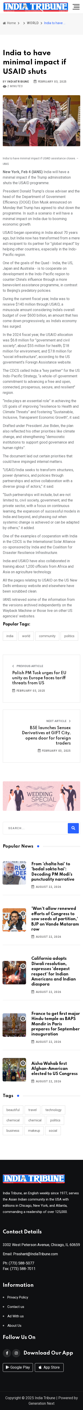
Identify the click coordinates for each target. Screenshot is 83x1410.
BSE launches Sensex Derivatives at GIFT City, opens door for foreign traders (46, 735)
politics (55, 1120)
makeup (34, 1130)
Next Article (56, 721)
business (12, 1130)
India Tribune (45, 1398)
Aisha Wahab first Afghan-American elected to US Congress (54, 1069)
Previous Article (29, 666)
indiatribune (18, 81)
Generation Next (41, 1403)
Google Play (19, 1367)
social (53, 1130)
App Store (51, 1367)
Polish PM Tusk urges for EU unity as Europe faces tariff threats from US (39, 678)
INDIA (9, 636)
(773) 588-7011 (23, 1269)
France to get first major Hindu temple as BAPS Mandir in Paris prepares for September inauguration (55, 1024)
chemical (13, 1120)
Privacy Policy (17, 1297)
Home (11, 23)
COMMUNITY (47, 636)
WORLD (33, 23)
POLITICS (69, 636)
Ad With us (15, 1316)
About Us (14, 1325)
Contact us (15, 1307)
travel (32, 1110)
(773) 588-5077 (21, 1263)
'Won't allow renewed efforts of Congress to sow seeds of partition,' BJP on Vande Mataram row (55, 919)
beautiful (13, 1110)
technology (53, 1110)
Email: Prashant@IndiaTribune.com (30, 1254)
